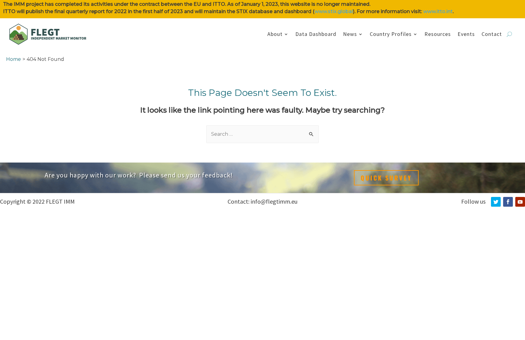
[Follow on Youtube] (520, 202)
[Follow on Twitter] (496, 202)
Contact (492, 33)
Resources (437, 33)
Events (466, 33)
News (350, 33)
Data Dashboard (315, 33)
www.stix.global (333, 11)
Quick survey (386, 177)
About (275, 33)
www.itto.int (438, 11)
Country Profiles (391, 33)
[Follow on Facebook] (508, 202)
